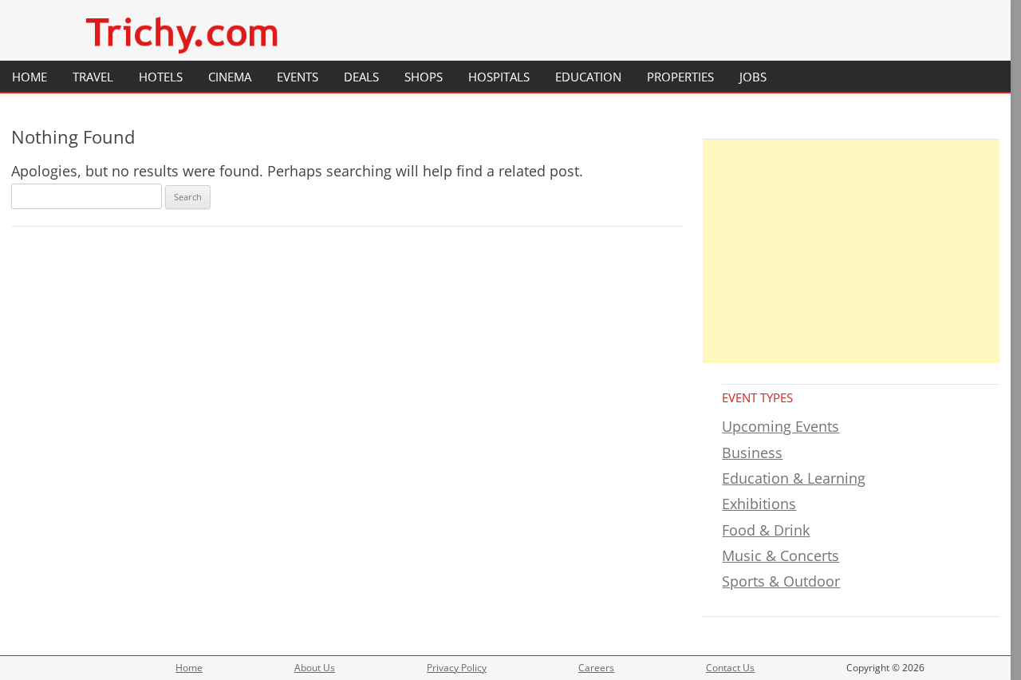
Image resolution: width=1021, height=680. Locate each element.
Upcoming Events (780, 426)
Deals (361, 77)
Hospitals (499, 77)
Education (588, 77)
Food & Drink (766, 530)
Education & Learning (793, 478)
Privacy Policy (457, 667)
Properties (680, 77)
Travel (93, 77)
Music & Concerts (780, 555)
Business (752, 452)
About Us (314, 667)
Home (29, 77)
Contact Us (730, 667)
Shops (423, 77)
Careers (596, 667)
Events (297, 77)
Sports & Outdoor (781, 581)
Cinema (229, 77)
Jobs (753, 77)
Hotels (161, 77)
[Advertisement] (851, 251)
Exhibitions (759, 503)
